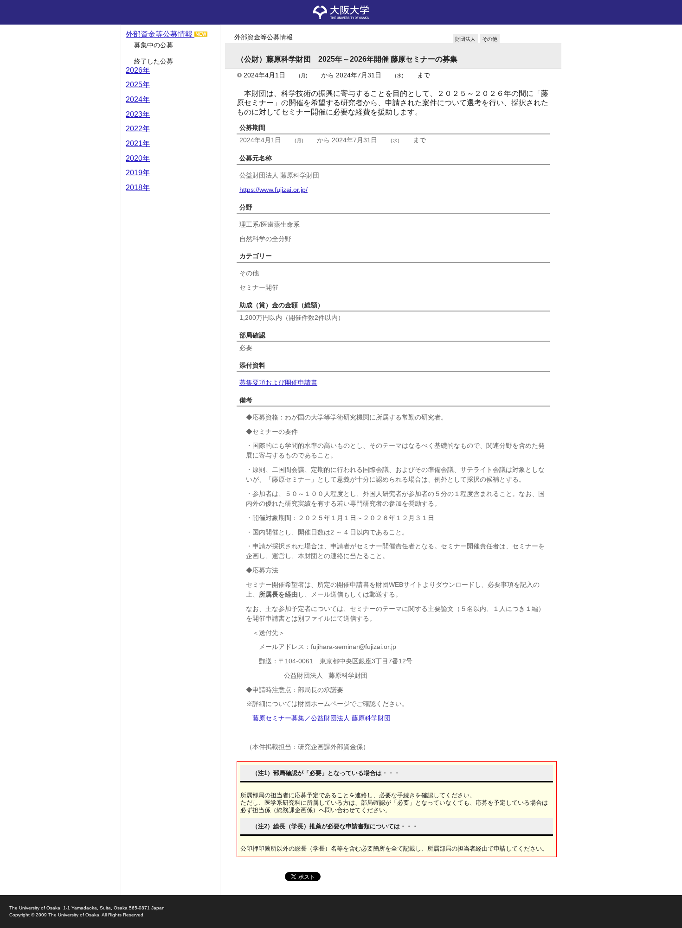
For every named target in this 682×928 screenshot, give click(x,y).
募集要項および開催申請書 (278, 382)
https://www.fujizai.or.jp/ (273, 189)
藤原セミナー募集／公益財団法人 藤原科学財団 (321, 718)
